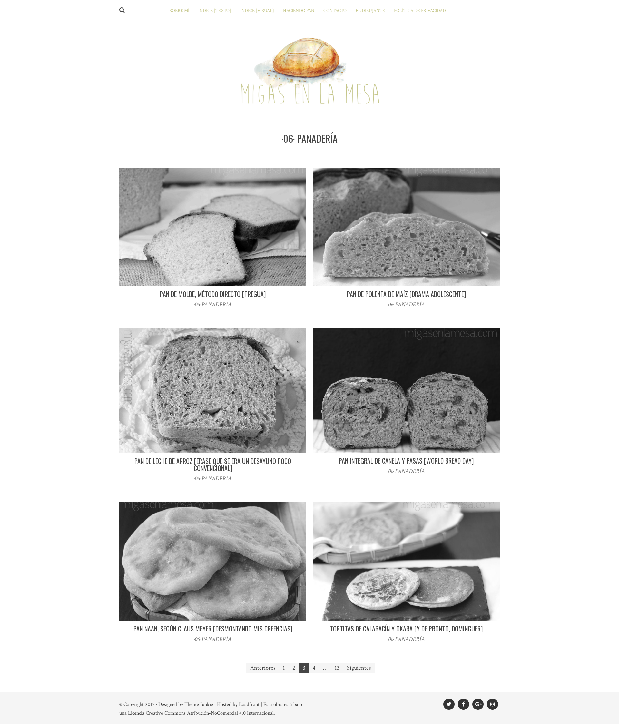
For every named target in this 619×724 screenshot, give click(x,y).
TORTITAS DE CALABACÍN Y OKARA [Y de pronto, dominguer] (406, 628)
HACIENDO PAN (298, 11)
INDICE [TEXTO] (214, 11)
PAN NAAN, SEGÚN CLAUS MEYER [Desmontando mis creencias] (212, 628)
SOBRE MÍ (179, 11)
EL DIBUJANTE (370, 11)
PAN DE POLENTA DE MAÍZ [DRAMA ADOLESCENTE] (406, 294)
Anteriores (262, 667)
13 (337, 667)
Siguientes (359, 667)
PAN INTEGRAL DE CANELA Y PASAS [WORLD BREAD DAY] (406, 460)
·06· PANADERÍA (212, 304)
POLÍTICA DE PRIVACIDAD (420, 11)
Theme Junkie (198, 704)
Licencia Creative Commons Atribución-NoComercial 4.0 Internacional (201, 713)
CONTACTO (335, 11)
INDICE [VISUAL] (257, 11)
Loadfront (249, 704)
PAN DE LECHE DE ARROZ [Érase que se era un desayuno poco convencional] (212, 464)
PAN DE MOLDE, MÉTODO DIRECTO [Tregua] (213, 294)
